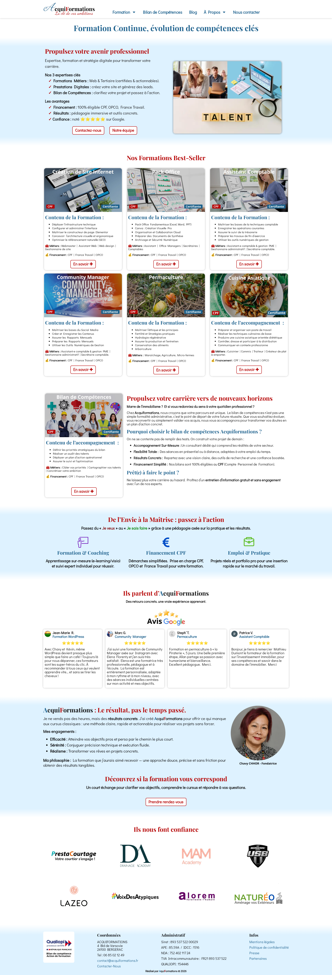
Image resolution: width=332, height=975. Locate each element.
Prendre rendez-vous (166, 801)
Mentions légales (262, 942)
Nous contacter (246, 12)
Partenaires (258, 958)
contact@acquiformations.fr (117, 960)
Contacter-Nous (109, 966)
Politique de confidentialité (269, 947)
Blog (193, 12)
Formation (121, 12)
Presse (254, 953)
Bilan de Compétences (162, 12)
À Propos (212, 12)
